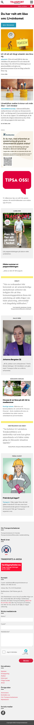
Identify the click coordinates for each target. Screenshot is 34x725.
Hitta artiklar (22, 6)
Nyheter (4, 671)
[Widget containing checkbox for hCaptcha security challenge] (15, 652)
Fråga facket (5, 680)
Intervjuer (4, 678)
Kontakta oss (5, 695)
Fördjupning (5, 673)
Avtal (3, 683)
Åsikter (3, 676)
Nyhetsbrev (5, 699)
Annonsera (4, 693)
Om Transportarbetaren (9, 697)
